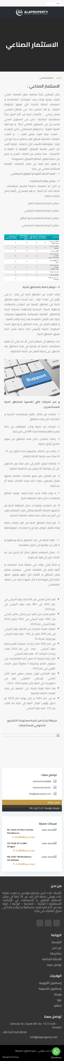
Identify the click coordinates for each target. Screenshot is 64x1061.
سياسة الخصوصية (10, 1057)
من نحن (57, 947)
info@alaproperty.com (43, 1037)
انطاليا (58, 1005)
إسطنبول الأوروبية (50, 983)
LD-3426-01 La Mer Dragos (17, 845)
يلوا (59, 1000)
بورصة (58, 994)
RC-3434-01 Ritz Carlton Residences (20, 831)
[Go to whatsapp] (56, 1051)
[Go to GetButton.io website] (56, 1058)
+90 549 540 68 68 (14, 1032)
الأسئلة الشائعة (52, 959)
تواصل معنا (54, 964)
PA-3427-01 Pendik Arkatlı (44, 808)
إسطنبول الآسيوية (50, 988)
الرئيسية (59, 78)
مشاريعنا (56, 953)
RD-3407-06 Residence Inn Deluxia (19, 858)
